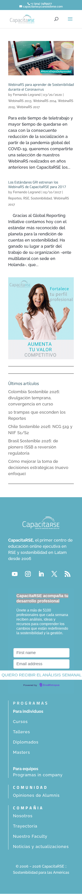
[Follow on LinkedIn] (41, 574)
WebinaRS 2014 (44, 101)
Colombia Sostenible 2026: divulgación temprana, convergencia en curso (34, 397)
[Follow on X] (54, 574)
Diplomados (25, 742)
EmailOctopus (51, 685)
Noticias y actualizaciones (41, 846)
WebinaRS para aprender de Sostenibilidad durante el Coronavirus (41, 87)
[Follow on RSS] (67, 574)
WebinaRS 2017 (28, 107)
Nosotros (23, 815)
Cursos (20, 721)
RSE (26, 198)
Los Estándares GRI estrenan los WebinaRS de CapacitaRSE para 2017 (37, 184)
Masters (21, 752)
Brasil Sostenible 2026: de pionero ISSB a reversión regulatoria (33, 447)
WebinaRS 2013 (19, 101)
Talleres (21, 731)
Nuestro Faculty (30, 836)
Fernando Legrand (27, 95)
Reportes (15, 198)
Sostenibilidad (41, 198)
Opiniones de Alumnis (36, 795)
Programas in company (38, 774)
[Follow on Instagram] (27, 574)
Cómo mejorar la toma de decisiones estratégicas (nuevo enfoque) (38, 467)
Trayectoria (25, 826)
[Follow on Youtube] (14, 574)
